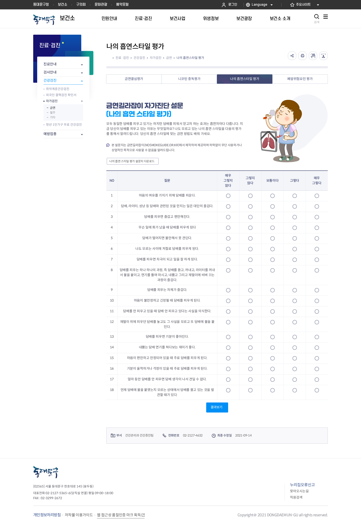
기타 (52, 117)
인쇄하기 (302, 56)
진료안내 (50, 64)
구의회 (81, 4)
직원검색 (296, 497)
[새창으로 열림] (313, 56)
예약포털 (122, 4)
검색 (316, 22)
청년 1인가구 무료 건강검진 (64, 125)
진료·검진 (122, 58)
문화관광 (101, 4)
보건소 (62, 4)
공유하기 (292, 56)
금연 (52, 107)
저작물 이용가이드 (79, 515)
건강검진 (50, 80)
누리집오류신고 (302, 484)
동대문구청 (41, 4)
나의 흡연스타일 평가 (190, 58)
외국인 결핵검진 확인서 (61, 95)
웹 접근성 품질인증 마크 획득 (119, 515)
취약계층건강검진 (57, 89)
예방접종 (50, 134)
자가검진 (52, 101)
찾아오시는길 (299, 491)
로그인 (232, 4)
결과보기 (216, 407)
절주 (52, 112)
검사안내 (50, 72)
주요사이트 (303, 4)
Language (259, 4)
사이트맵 (325, 19)
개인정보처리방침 (47, 515)
